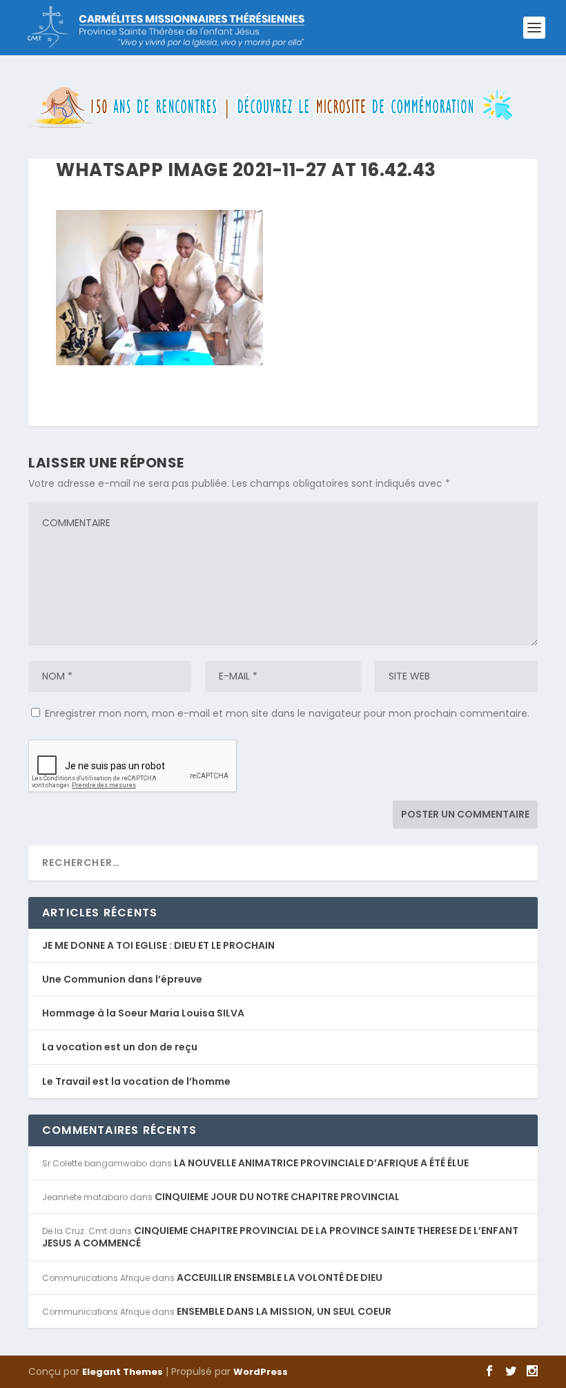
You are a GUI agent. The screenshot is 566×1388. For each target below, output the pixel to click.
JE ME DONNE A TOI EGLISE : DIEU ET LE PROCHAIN (158, 945)
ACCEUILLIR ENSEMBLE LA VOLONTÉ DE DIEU (279, 1277)
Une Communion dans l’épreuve (122, 979)
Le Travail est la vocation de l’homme (136, 1081)
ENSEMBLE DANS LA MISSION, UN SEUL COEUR (284, 1311)
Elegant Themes (122, 1371)
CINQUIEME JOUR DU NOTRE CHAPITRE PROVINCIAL (277, 1197)
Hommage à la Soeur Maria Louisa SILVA (143, 1013)
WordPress (260, 1371)
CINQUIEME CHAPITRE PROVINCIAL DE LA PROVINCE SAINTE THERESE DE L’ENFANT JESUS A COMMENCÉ (280, 1237)
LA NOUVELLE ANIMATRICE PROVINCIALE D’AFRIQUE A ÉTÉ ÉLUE (321, 1163)
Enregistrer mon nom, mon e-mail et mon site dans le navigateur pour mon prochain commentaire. (287, 713)
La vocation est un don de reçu (119, 1047)
